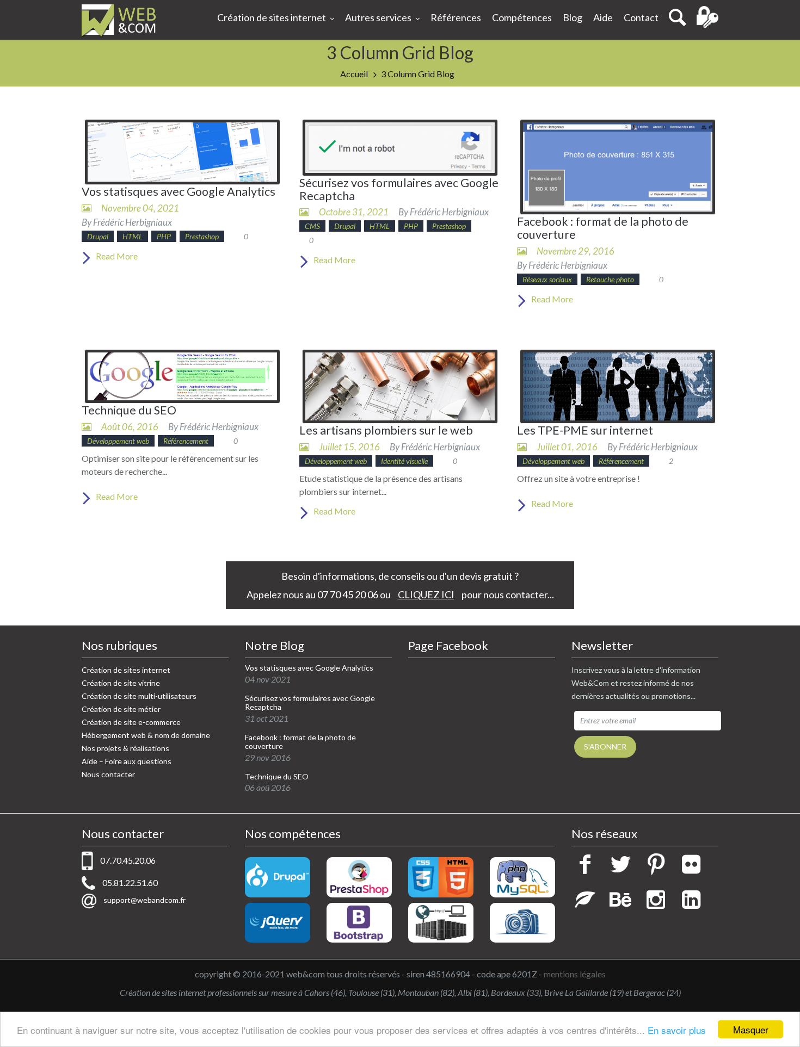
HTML (132, 236)
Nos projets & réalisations (125, 748)
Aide (603, 17)
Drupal (97, 236)
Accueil (354, 74)
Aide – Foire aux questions (126, 761)
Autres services (378, 17)
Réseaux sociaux (547, 279)
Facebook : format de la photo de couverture (602, 227)
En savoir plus (677, 1030)
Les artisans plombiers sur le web (386, 430)
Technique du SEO (129, 410)
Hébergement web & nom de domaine (146, 735)
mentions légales (575, 974)
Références (455, 17)
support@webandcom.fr (144, 899)
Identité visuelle (404, 461)
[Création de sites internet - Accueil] (119, 20)
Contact (641, 17)
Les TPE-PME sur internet (585, 430)
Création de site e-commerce (131, 722)
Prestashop (202, 236)
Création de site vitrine (121, 682)
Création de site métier (121, 709)
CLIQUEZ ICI (426, 594)
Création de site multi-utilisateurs (139, 696)
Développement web (118, 440)
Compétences (522, 17)
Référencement (185, 440)
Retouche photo (610, 279)
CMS (312, 226)
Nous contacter (108, 774)
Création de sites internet (271, 17)
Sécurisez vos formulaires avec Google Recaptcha (399, 189)
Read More (116, 256)
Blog (572, 17)
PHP (164, 236)
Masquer (750, 1029)
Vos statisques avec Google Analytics (178, 191)
